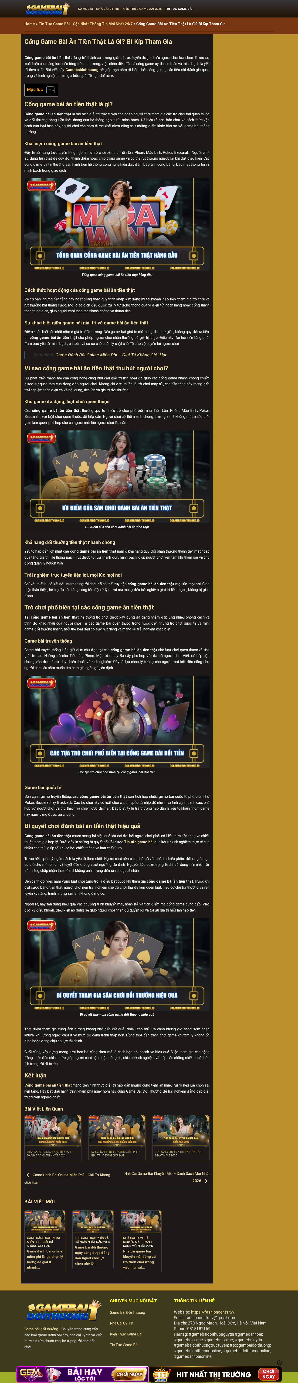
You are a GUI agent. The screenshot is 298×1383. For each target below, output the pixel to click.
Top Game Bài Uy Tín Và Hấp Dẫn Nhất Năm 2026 (178, 1153)
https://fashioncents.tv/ (212, 1312)
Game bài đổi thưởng (41, 1329)
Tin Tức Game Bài (179, 8)
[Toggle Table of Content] (48, 90)
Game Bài (85, 8)
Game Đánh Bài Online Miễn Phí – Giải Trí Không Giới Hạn (111, 355)
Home (29, 24)
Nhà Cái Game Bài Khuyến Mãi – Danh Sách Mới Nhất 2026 (50, 1153)
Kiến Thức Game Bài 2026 (142, 8)
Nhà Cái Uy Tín (107, 8)
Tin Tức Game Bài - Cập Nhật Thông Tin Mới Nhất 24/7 (85, 24)
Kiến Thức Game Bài (126, 1334)
